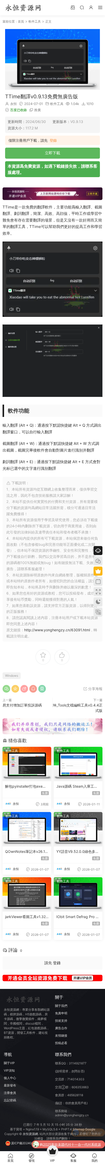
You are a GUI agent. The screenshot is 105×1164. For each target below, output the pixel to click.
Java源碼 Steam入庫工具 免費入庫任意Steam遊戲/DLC (77, 786)
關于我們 (61, 1006)
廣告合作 (61, 1028)
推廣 (37, 110)
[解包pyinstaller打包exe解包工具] (27, 764)
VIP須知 (9, 1070)
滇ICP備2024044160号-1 (28, 1143)
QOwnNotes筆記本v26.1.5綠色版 (26, 851)
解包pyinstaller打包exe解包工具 (25, 786)
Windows (11, 676)
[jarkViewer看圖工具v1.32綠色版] (27, 894)
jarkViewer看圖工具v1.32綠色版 (25, 916)
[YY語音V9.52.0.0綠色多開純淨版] (78, 829)
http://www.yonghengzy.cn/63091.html (57, 630)
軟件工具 (56, 104)
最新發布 (10, 1085)
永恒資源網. (31, 1134)
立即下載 (52, 152)
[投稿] (72, 7)
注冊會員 (10, 1093)
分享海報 (94, 688)
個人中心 (10, 1078)
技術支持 (61, 1021)
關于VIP (9, 1063)
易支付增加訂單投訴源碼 (22, 705)
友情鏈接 (61, 1035)
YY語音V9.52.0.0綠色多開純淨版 (77, 851)
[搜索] (82, 7)
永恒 (13, 104)
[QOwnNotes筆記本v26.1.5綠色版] (27, 829)
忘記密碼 (10, 1100)
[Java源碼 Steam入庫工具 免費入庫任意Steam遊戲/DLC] (78, 764)
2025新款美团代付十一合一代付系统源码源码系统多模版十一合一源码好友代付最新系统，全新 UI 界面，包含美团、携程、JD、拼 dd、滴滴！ (72, 1133)
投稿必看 (61, 1043)
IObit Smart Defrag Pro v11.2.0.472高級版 (77, 916)
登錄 (53, 140)
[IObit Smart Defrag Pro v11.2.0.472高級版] (78, 894)
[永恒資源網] (23, 7)
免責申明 (61, 1013)
